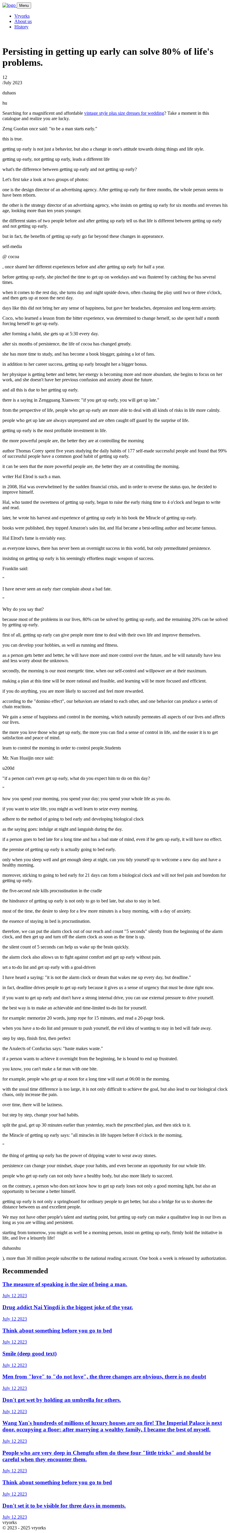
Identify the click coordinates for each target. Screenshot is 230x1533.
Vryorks (22, 16)
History (21, 26)
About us (23, 21)
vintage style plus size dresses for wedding (124, 113)
